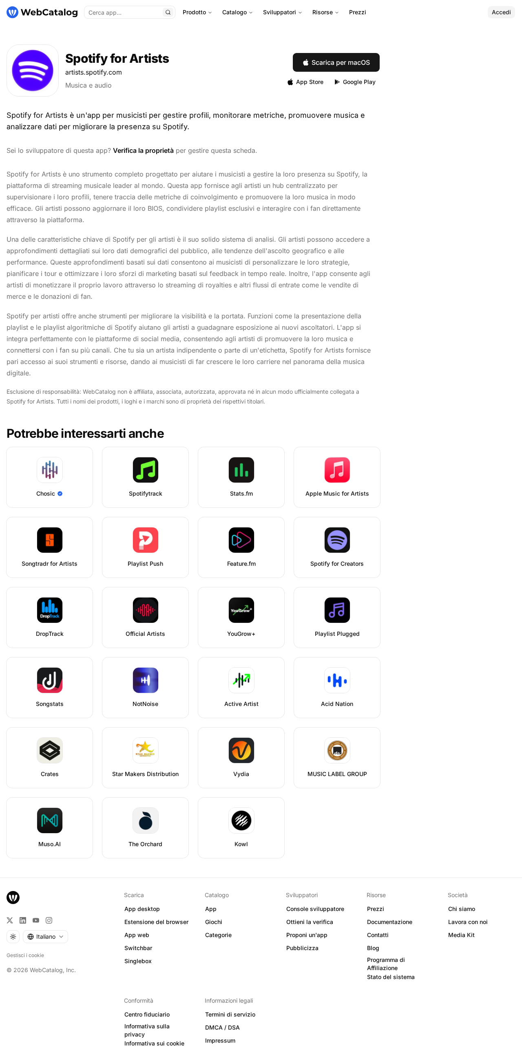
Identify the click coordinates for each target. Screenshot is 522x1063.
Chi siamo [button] (461, 908)
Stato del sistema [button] (391, 976)
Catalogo (234, 12)
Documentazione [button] (389, 921)
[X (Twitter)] (10, 920)
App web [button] (136, 934)
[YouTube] (36, 920)
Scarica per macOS (341, 62)
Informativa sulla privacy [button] (147, 1030)
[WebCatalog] (13, 897)
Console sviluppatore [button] (315, 908)
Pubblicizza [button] (302, 947)
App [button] (211, 908)
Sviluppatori (279, 12)
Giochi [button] (213, 921)
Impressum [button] (220, 1040)
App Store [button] (309, 81)
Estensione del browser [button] (156, 921)
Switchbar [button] (138, 947)
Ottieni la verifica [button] (309, 921)
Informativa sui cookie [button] (154, 1043)
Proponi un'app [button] (306, 934)
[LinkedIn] (23, 920)
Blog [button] (373, 947)
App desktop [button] (142, 908)
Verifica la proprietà (143, 150)
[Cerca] (168, 12)
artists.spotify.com (93, 72)
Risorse (322, 12)
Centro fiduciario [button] (147, 1014)
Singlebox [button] (138, 960)
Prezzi (357, 12)
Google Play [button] (359, 81)
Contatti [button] (378, 934)
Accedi (501, 12)
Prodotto (194, 12)
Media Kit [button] (461, 934)
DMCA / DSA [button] (222, 1027)
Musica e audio (88, 85)
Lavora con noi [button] (468, 921)
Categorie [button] (218, 934)
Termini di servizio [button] (230, 1014)
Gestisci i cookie (25, 955)
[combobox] (45, 936)
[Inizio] (42, 12)
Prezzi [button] (375, 908)
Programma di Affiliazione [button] (386, 963)
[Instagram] (49, 920)
